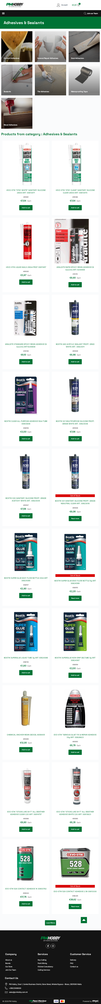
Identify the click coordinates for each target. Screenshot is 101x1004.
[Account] (58, 5)
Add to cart (26, 208)
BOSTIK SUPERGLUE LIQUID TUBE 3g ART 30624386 (26, 658)
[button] (3, 13)
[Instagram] (53, 946)
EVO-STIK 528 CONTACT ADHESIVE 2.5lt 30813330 (75, 891)
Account (64, 5)
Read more (75, 518)
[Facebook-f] (48, 946)
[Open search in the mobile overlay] (85, 13)
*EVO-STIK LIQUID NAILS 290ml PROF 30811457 (26, 267)
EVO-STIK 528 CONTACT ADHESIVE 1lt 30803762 (26, 889)
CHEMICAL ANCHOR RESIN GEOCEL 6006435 (26, 735)
